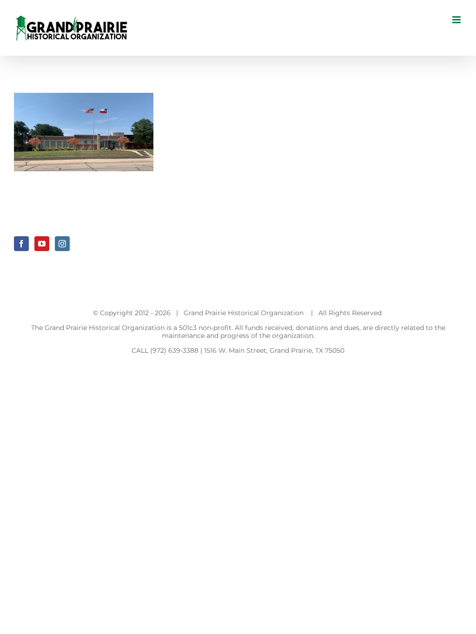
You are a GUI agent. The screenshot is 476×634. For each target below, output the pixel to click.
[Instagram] (62, 243)
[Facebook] (21, 243)
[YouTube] (41, 243)
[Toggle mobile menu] (457, 20)
